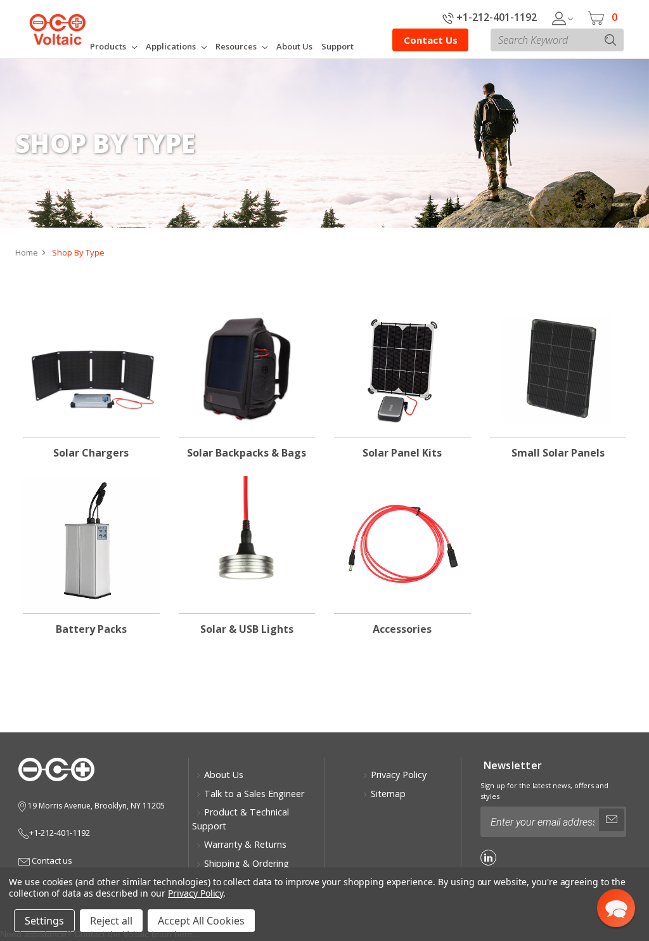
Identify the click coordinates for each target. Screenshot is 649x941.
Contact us (51, 860)
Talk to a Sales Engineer (254, 794)
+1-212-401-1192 (495, 17)
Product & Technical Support (240, 819)
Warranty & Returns (245, 844)
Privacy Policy (399, 775)
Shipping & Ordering (246, 863)
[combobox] (557, 40)
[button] (616, 908)
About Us (223, 775)
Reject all (111, 921)
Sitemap (388, 794)
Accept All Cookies (201, 921)
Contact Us (431, 40)
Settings (44, 921)
